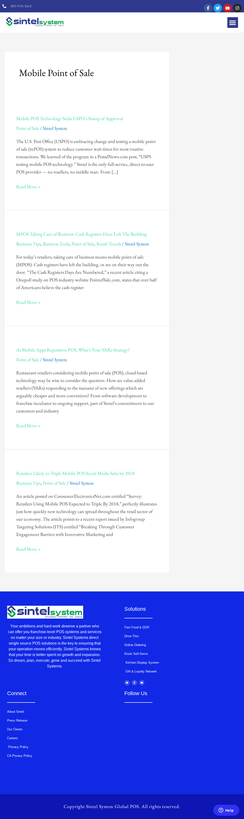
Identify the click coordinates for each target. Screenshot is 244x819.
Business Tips (28, 244)
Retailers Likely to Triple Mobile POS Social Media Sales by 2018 (75, 473)
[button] (232, 22)
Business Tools (56, 244)
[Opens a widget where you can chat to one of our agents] (226, 811)
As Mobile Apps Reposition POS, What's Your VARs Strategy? (73, 350)
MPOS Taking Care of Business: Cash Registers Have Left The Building (81, 234)
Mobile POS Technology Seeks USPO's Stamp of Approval (69, 118)
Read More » (28, 186)
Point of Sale (27, 128)
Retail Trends (109, 244)
